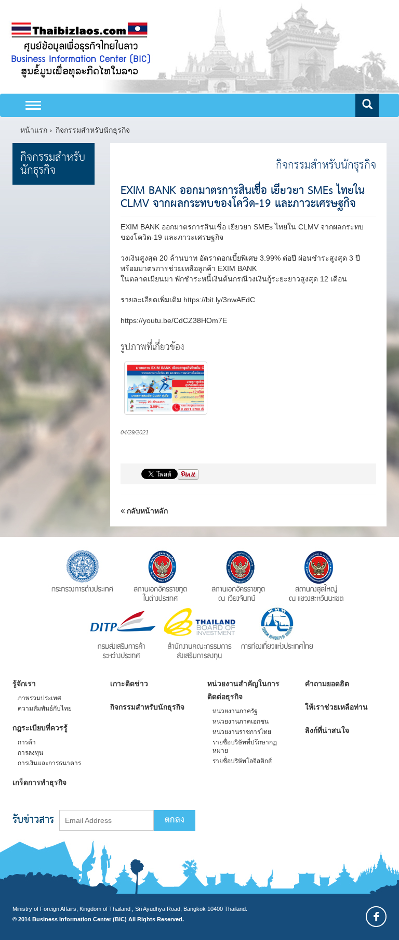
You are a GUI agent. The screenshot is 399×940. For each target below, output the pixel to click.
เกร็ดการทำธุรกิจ (39, 782)
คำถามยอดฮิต (327, 683)
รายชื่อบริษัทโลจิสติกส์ (242, 761)
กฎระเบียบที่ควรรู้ (40, 728)
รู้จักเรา (24, 683)
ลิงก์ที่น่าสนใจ (327, 730)
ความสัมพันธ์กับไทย (45, 708)
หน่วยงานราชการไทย (241, 732)
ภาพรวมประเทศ (39, 698)
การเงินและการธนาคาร (49, 763)
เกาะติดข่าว (129, 683)
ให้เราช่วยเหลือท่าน (336, 707)
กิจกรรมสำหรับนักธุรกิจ (93, 130)
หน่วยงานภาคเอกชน (240, 721)
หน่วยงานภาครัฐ (235, 711)
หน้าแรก (33, 130)
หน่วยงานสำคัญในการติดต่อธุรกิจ (243, 690)
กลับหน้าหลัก (146, 511)
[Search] (367, 105)
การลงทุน (30, 752)
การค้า (27, 742)
